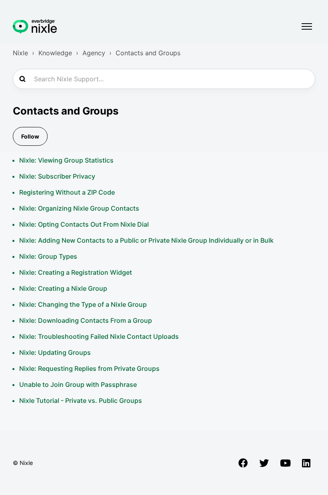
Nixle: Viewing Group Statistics (66, 160)
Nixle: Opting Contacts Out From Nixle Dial (84, 224)
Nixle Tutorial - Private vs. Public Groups (80, 400)
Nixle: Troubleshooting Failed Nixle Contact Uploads (99, 336)
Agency (93, 53)
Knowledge (55, 53)
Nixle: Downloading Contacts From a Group (85, 320)
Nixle (20, 53)
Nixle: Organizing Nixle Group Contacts (79, 208)
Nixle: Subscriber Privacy (57, 176)
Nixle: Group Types (48, 256)
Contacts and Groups (148, 53)
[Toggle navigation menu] (306, 26)
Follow (30, 136)
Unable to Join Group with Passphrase (78, 384)
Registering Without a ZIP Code (67, 192)
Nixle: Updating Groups (55, 352)
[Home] (35, 26)
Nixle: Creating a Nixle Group (63, 288)
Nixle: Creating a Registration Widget (75, 272)
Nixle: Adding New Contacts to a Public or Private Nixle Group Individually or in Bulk (146, 240)
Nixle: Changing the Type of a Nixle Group (83, 304)
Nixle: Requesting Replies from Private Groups (89, 368)
